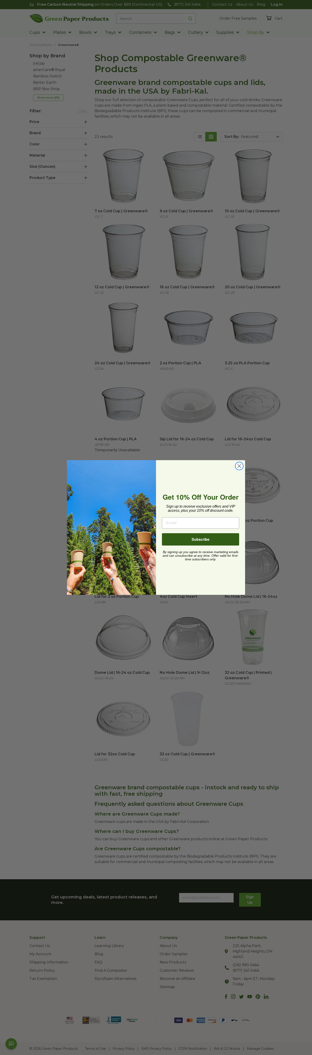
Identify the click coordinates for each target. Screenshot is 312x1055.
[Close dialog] (239, 466)
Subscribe (200, 539)
